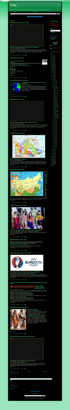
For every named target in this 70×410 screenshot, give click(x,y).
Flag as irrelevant (20, 71)
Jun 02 (54, 146)
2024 (52, 58)
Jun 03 (54, 144)
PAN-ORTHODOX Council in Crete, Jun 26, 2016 (22, 336)
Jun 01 (54, 147)
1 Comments (22, 279)
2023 (52, 60)
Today (13, 5)
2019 (52, 65)
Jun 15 (54, 128)
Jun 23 (54, 122)
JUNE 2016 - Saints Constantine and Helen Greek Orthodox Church (39, 287)
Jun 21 (54, 125)
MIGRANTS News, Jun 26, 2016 (18, 239)
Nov (53, 72)
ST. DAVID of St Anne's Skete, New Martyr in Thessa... (55, 111)
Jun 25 (54, 119)
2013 (52, 159)
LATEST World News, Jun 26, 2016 (19, 80)
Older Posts (45, 371)
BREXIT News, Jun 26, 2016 (17, 99)
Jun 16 (54, 126)
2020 (52, 64)
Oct (53, 73)
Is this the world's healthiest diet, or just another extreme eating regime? (26, 230)
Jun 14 (54, 129)
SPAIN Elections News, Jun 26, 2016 (19, 22)
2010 (52, 163)
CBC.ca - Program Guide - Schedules (18, 159)
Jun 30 (54, 80)
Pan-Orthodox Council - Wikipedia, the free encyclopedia (22, 360)
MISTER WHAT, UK (54, 37)
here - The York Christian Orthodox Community (23, 293)
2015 (52, 156)
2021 (52, 62)
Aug (53, 76)
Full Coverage (12, 66)
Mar (53, 152)
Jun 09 (54, 136)
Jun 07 (54, 139)
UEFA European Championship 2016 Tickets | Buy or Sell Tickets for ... (25, 271)
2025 (52, 57)
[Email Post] (25, 55)
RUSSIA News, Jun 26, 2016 (17, 169)
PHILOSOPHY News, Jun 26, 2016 (18, 307)
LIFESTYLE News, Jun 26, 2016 (18, 205)
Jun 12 (54, 132)
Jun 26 (54, 86)
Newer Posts (12, 371)
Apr (53, 150)
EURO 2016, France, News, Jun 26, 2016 (20, 253)
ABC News (28, 65)
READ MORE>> (12, 52)
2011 (52, 162)
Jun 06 (54, 140)
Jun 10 (54, 135)
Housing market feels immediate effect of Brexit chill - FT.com (23, 122)
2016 (52, 69)
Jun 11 (54, 133)
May (53, 149)
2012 (52, 160)
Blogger (43, 398)
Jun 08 (54, 137)
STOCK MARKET (53, 36)
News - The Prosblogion (32, 309)
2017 (52, 68)
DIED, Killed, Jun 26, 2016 (16, 57)
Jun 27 (54, 84)
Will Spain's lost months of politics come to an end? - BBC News (24, 47)
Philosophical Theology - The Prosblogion (36, 315)
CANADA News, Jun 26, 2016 (17, 133)
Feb (53, 153)
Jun (53, 79)
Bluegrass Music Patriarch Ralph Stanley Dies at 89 (18, 65)
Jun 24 (54, 121)
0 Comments (22, 55)
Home (29, 371)
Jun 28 (54, 83)
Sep (53, 75)
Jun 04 (54, 143)
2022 (52, 61)
